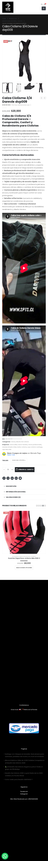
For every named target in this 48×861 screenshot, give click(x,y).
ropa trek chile (6, 449)
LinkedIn (12, 478)
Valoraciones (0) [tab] (13, 497)
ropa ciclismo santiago (35, 447)
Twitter (8, 478)
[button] (37, 505)
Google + (16, 478)
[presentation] (5, 60)
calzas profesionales (34, 444)
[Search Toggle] (42, 4)
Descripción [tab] (11, 486)
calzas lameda (22, 444)
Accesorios (15, 556)
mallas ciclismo (22, 447)
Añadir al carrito (25, 469)
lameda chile (12, 447)
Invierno (33, 556)
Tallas (5, 460)
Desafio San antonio (22, 442)
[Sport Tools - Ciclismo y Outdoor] (7, 7)
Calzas (13, 442)
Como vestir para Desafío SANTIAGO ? (19, 779)
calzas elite (13, 444)
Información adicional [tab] (16, 492)
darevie (4, 447)
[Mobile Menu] (44, 8)
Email (20, 478)
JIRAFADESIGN (33, 799)
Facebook (4, 478)
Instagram (24, 794)
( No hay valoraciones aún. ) (21, 105)
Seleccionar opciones (24, 568)
